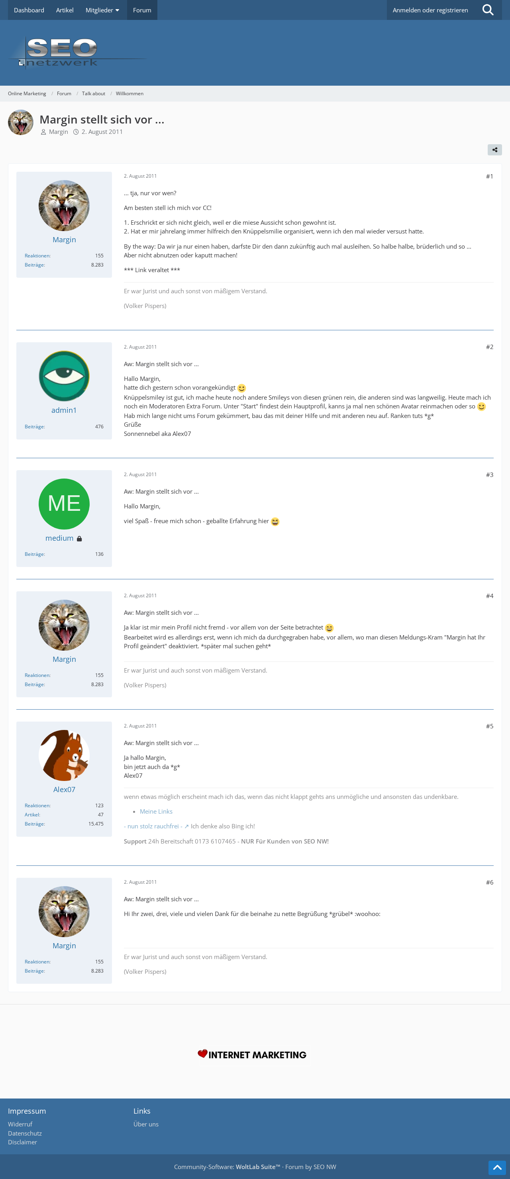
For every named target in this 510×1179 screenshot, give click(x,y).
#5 (490, 726)
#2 (490, 347)
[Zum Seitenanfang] (497, 1168)
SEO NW (325, 1167)
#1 (490, 176)
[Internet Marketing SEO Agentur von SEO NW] (255, 1056)
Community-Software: (227, 1167)
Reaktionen (37, 255)
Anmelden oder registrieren (430, 10)
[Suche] (488, 10)
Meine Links (156, 811)
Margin (58, 131)
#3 (490, 475)
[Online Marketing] (255, 53)
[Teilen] (495, 149)
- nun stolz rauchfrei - (153, 826)
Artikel (32, 814)
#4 (490, 596)
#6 (490, 882)
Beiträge (34, 264)
